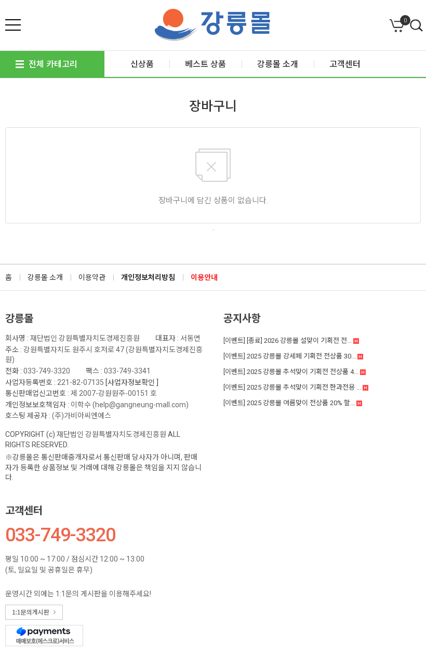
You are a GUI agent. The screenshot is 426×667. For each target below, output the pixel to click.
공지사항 (242, 318)
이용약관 (91, 277)
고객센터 (24, 510)
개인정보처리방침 (148, 277)
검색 (416, 26)
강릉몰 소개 (45, 277)
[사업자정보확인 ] (131, 382)
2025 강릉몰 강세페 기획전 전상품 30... (290, 356)
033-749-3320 (46, 371)
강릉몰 (19, 318)
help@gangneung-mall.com (140, 405)
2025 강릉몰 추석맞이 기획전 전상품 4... (291, 372)
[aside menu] (13, 25)
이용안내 (204, 277)
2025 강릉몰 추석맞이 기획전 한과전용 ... (293, 387)
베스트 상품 (205, 64)
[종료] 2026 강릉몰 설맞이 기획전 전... (288, 340)
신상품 (142, 64)
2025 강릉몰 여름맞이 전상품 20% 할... (289, 403)
